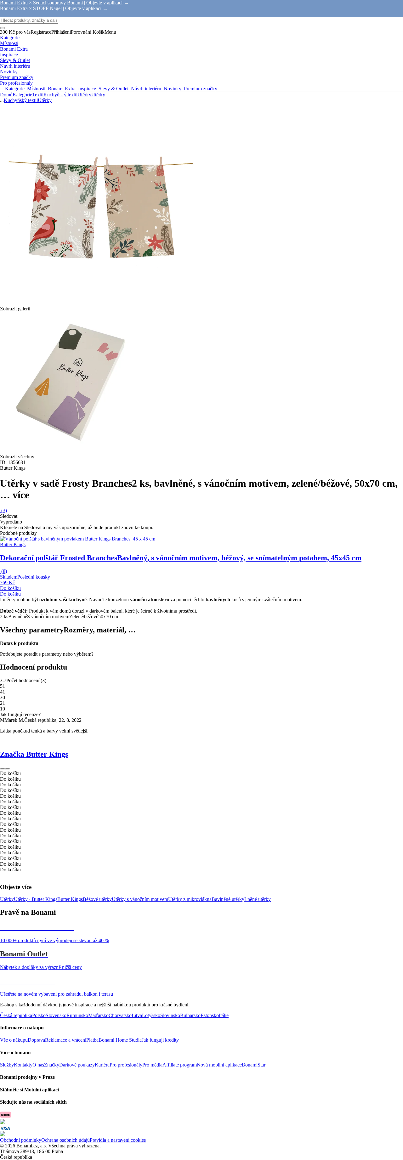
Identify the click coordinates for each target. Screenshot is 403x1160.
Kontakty (23, 1064)
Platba (92, 1040)
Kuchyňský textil (60, 94)
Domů (6, 94)
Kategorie (22, 94)
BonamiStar (253, 1064)
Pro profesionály (126, 1064)
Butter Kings (70, 899)
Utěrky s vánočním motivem (140, 899)
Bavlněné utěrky (228, 899)
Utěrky (98, 94)
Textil (37, 94)
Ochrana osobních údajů (65, 1140)
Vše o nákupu (14, 1040)
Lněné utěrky (257, 899)
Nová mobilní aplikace (219, 1064)
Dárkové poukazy (77, 1064)
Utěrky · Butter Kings (35, 899)
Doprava (36, 1040)
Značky (51, 1064)
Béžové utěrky (97, 899)
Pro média (152, 1064)
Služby (7, 1064)
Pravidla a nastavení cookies (118, 1140)
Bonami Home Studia (120, 1040)
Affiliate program (179, 1064)
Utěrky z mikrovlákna (190, 899)
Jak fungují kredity (160, 1040)
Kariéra (102, 1064)
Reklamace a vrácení (65, 1040)
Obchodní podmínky (20, 1140)
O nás (38, 1064)
